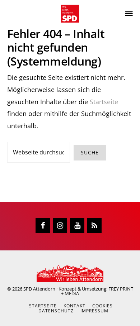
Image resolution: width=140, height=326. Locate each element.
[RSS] (94, 225)
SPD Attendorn (39, 289)
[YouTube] (77, 225)
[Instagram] (60, 225)
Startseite (104, 101)
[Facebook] (43, 225)
